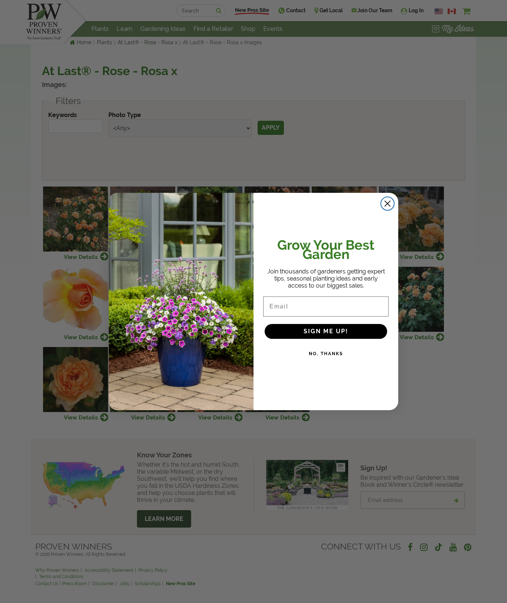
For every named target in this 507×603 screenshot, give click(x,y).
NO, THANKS (326, 353)
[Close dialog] (387, 204)
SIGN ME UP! (326, 331)
